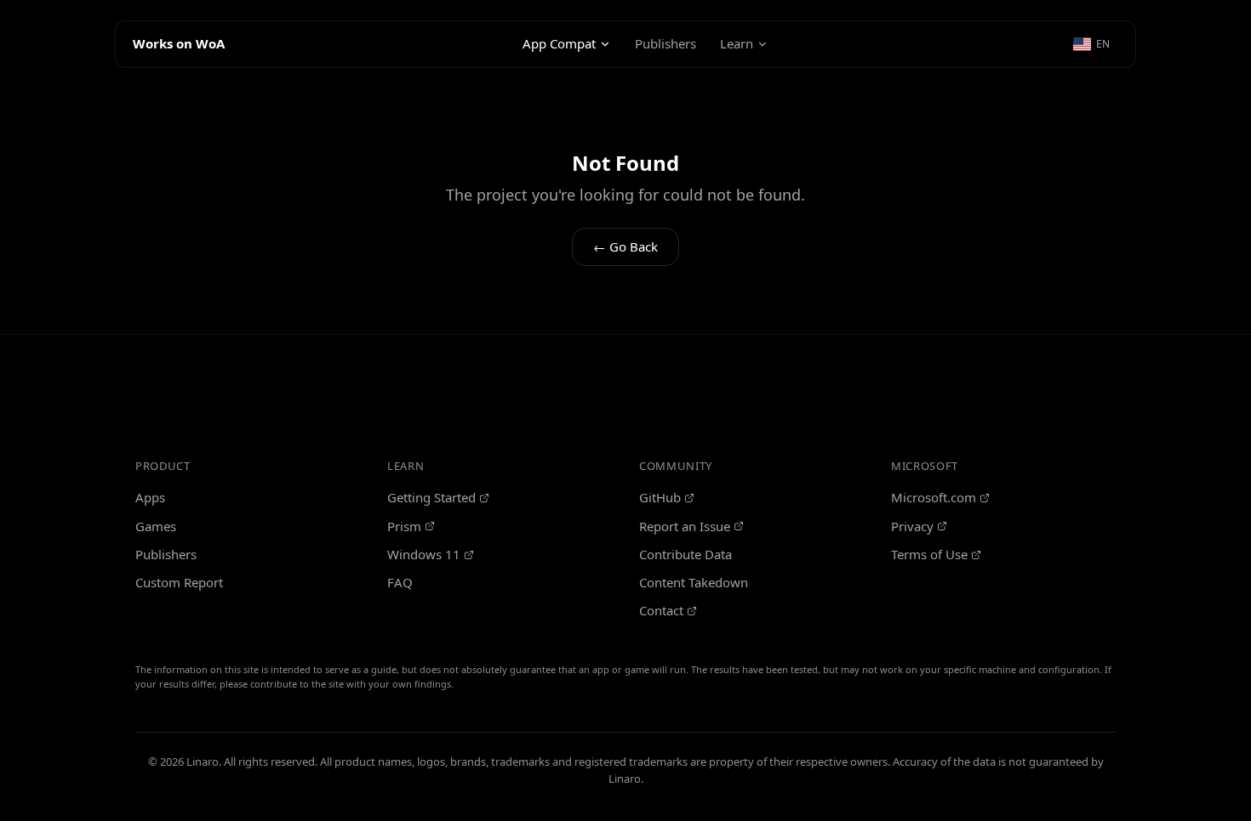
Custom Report (179, 582)
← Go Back (625, 246)
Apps (150, 497)
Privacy (912, 526)
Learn (736, 43)
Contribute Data (685, 554)
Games (155, 526)
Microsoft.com (933, 497)
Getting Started (431, 497)
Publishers (665, 43)
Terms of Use (929, 554)
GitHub (660, 497)
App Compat (559, 43)
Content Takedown (693, 582)
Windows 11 (423, 554)
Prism (404, 526)
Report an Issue (684, 526)
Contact (661, 610)
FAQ (400, 582)
